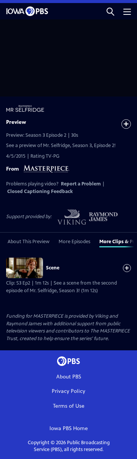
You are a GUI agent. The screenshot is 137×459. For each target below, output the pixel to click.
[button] (110, 11)
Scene (52, 268)
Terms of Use (68, 406)
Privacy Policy (68, 391)
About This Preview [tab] (28, 242)
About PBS (68, 377)
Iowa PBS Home (68, 428)
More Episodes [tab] (74, 242)
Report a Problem (81, 184)
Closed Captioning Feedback (40, 191)
